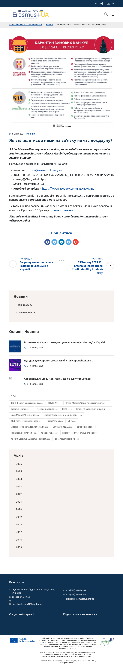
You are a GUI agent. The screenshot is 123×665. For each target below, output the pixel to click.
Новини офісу (24, 304)
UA (108, 3)
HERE (67, 409)
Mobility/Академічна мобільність (63, 415)
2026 (19, 463)
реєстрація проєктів (67, 439)
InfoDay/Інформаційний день (93, 409)
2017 (19, 531)
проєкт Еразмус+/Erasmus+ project (31, 439)
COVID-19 (54, 403)
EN (113, 3)
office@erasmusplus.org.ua (45, 170)
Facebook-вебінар (47, 409)
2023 (19, 486)
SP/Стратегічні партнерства (27, 421)
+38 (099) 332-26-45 (76, 590)
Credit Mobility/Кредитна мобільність (86, 403)
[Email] (76, 242)
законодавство (86, 427)
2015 (19, 547)
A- (95, 3)
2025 (19, 471)
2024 (19, 479)
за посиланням (63, 210)
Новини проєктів (26, 312)
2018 (19, 524)
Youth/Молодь (62, 427)
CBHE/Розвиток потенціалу (27, 403)
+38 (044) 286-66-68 (76, 594)
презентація (49, 433)
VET (72, 421)
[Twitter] (54, 242)
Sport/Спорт (56, 421)
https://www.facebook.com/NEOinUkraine (68, 188)
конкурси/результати (24, 433)
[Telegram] (69, 242)
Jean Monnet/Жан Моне (25, 415)
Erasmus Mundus (21, 409)
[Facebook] (47, 242)
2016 (19, 539)
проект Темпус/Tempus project (79, 433)
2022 (19, 494)
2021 (19, 501)
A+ (100, 3)
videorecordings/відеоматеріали (30, 427)
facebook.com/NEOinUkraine (27, 604)
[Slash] (61, 260)
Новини (30, 133)
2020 (19, 509)
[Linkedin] (61, 242)
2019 (19, 516)
